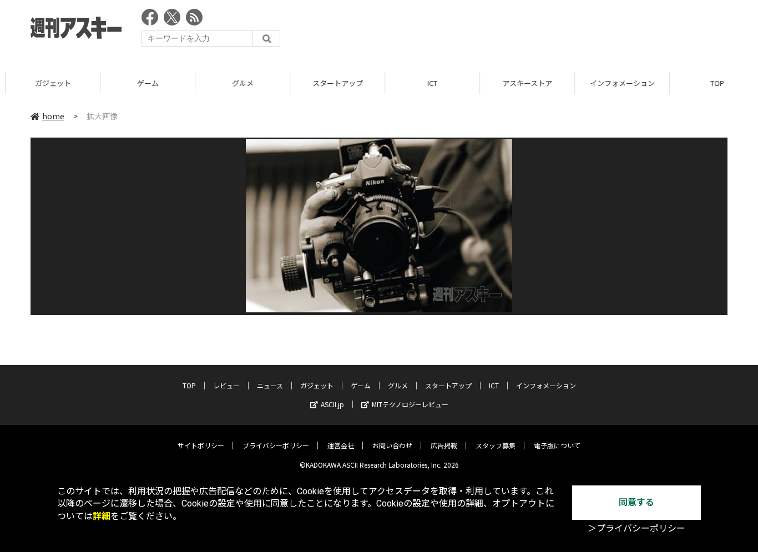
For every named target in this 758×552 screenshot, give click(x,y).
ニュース (270, 385)
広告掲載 (444, 445)
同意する (636, 502)
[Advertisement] (525, 30)
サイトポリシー (201, 445)
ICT (427, 83)
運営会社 (340, 445)
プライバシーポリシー (275, 445)
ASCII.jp (332, 404)
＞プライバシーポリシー (636, 528)
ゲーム (142, 83)
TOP (189, 385)
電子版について (557, 445)
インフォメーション (616, 83)
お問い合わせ (392, 445)
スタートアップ (332, 83)
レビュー (226, 385)
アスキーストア (522, 83)
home (53, 115)
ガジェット (47, 83)
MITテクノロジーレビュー (410, 404)
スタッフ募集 (496, 445)
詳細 (101, 516)
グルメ (237, 83)
